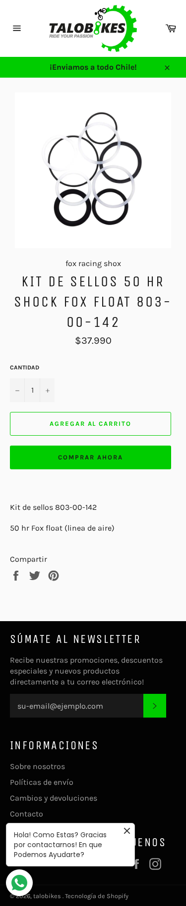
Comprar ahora (90, 457)
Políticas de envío (41, 782)
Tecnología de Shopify (96, 896)
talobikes (47, 896)
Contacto (26, 813)
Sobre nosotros (37, 766)
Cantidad (24, 367)
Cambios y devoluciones (53, 798)
